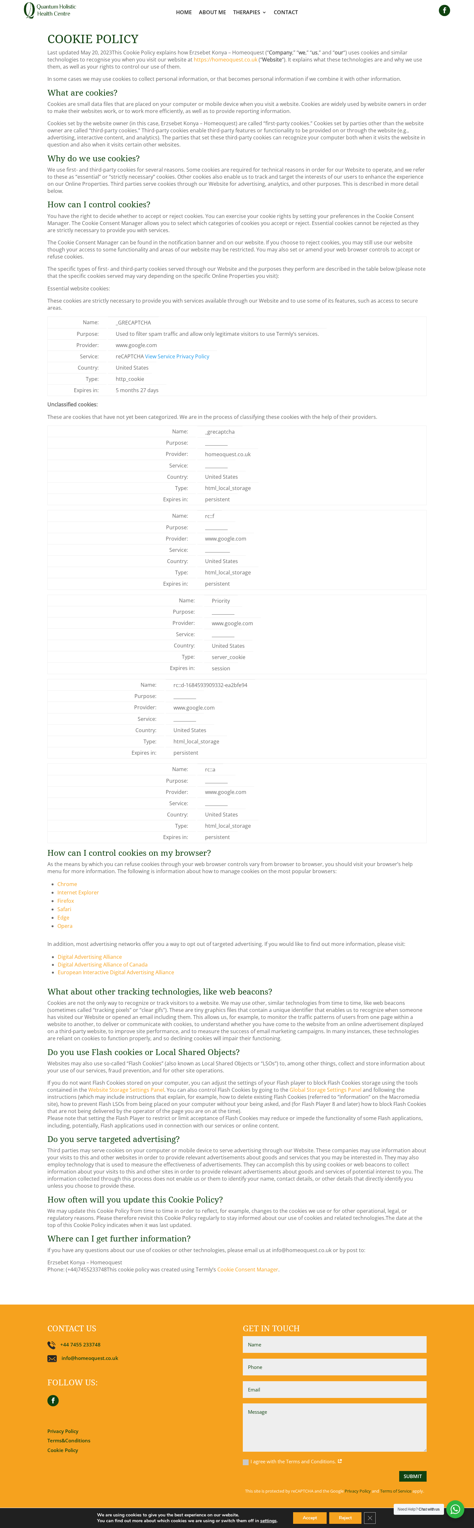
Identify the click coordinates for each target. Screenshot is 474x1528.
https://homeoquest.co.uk (225, 59)
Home (184, 12)
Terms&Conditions (68, 1440)
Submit (413, 1476)
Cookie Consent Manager (247, 1269)
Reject (345, 1518)
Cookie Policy (62, 1450)
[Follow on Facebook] (444, 10)
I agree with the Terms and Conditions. (294, 1461)
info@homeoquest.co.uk (90, 1358)
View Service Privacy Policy (177, 356)
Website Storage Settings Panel (126, 1089)
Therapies (246, 12)
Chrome (67, 884)
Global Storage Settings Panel (325, 1089)
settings (268, 1521)
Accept (310, 1518)
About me (212, 12)
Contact (286, 12)
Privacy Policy (62, 1431)
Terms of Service (395, 1491)
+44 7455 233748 (80, 1344)
